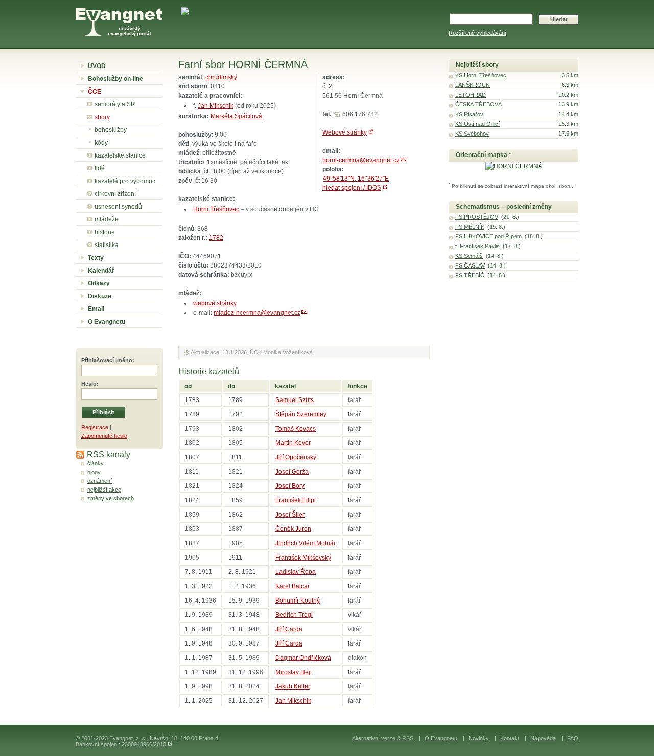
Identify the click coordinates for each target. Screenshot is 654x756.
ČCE (94, 91)
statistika (107, 245)
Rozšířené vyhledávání (477, 33)
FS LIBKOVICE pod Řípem (488, 236)
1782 (216, 237)
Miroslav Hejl (293, 672)
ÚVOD (97, 66)
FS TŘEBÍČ (469, 275)
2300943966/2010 (144, 744)
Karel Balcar (292, 586)
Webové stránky (344, 132)
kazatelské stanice (120, 155)
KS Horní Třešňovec (480, 75)
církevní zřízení (115, 193)
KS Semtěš (469, 256)
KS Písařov (469, 114)
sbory (102, 117)
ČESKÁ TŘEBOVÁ (478, 104)
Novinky (479, 738)
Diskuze (99, 296)
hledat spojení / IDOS (351, 187)
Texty (96, 257)
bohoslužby (111, 130)
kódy (101, 142)
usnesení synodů (118, 206)
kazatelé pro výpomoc (125, 181)
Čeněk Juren (293, 528)
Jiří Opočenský (295, 457)
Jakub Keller (292, 686)
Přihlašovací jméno (106, 360)
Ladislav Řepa (295, 571)
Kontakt (509, 738)
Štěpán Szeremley (300, 414)
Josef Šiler (290, 514)
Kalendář (101, 270)
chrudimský (221, 77)
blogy (94, 472)
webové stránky (215, 303)
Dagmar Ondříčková (303, 657)
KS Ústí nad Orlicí (477, 124)
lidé (100, 168)
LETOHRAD (470, 95)
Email (96, 309)
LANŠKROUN (472, 85)
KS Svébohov (472, 133)
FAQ (572, 738)
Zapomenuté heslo (104, 436)
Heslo (89, 384)
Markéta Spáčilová (236, 116)
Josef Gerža (292, 471)
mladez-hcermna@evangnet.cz (257, 312)
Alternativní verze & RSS (382, 738)
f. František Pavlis (477, 246)
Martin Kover (293, 443)
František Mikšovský (303, 557)
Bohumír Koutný (297, 600)
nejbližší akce (104, 489)
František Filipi (295, 500)
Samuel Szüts (294, 400)
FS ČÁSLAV (470, 265)
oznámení (99, 481)
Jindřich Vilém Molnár (305, 543)
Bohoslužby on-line (115, 78)
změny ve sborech (110, 498)
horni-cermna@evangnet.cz (361, 160)
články (95, 463)
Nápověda (543, 738)
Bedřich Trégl (294, 614)
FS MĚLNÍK (469, 227)
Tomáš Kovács (295, 428)
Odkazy (99, 283)
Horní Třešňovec (216, 209)
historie (105, 232)
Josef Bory (290, 486)
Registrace (94, 427)
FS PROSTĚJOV (476, 217)
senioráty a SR (115, 104)
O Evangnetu (106, 321)
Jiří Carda (288, 629)
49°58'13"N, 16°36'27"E (356, 178)
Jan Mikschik (215, 105)
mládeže (107, 219)
